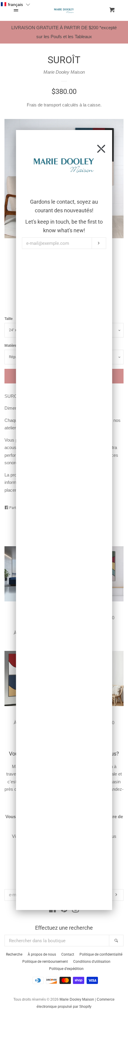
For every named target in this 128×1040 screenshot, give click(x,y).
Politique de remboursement (45, 961)
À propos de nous (42, 954)
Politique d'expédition (66, 969)
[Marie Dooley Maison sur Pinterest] (64, 910)
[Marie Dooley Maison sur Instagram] (75, 910)
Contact (67, 954)
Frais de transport (44, 104)
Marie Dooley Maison (64, 72)
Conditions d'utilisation (91, 961)
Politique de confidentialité (100, 954)
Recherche (14, 954)
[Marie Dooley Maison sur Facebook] (52, 910)
